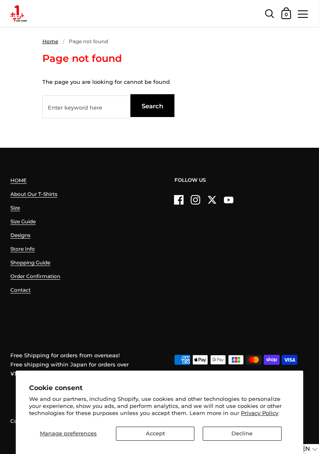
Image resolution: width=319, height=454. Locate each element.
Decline (242, 433)
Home (50, 41)
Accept (155, 433)
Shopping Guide (30, 262)
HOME (18, 180)
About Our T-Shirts (33, 194)
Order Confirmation (35, 276)
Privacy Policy (259, 413)
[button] (304, 449)
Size (15, 208)
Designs (20, 235)
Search (152, 106)
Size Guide (23, 221)
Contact (20, 290)
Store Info (22, 249)
